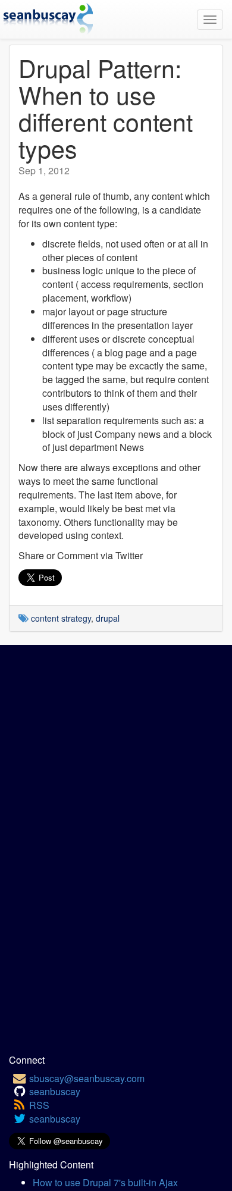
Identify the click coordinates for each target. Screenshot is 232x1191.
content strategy (61, 618)
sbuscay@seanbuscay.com (87, 1078)
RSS (39, 1105)
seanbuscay (54, 1091)
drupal (108, 618)
